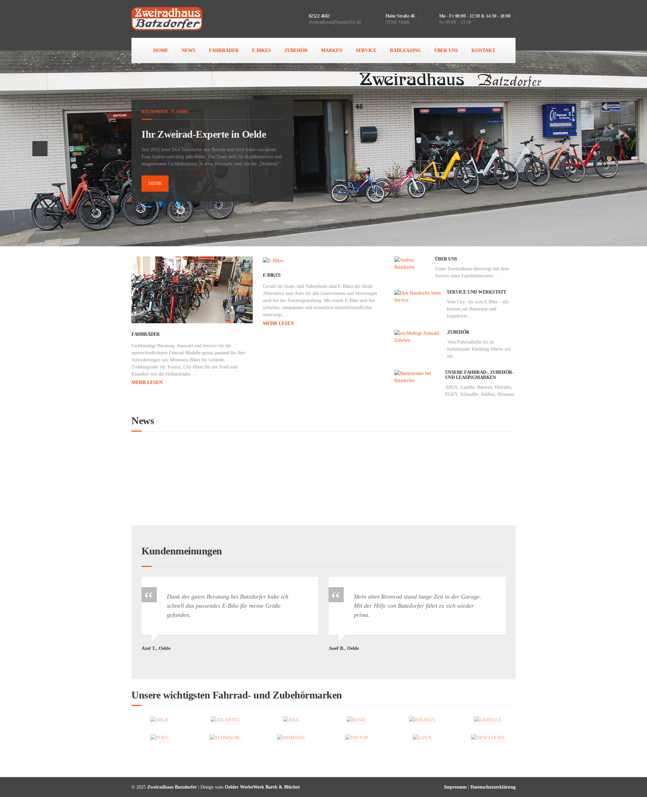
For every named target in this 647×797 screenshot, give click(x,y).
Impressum (455, 787)
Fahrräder (145, 334)
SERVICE (366, 50)
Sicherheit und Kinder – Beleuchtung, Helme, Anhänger (349, 458)
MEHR (155, 183)
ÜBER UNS (446, 50)
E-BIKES (261, 50)
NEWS (188, 50)
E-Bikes (272, 275)
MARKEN (331, 50)
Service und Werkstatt (476, 292)
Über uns (446, 259)
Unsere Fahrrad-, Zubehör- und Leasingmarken (479, 375)
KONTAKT (483, 50)
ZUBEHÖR (296, 50)
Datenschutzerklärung (493, 787)
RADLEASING (405, 50)
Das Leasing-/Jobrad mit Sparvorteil (191, 458)
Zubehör (458, 332)
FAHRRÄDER (224, 50)
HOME (160, 50)
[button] (40, 148)
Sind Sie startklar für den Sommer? (190, 477)
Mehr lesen (146, 382)
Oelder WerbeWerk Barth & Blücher (262, 787)
